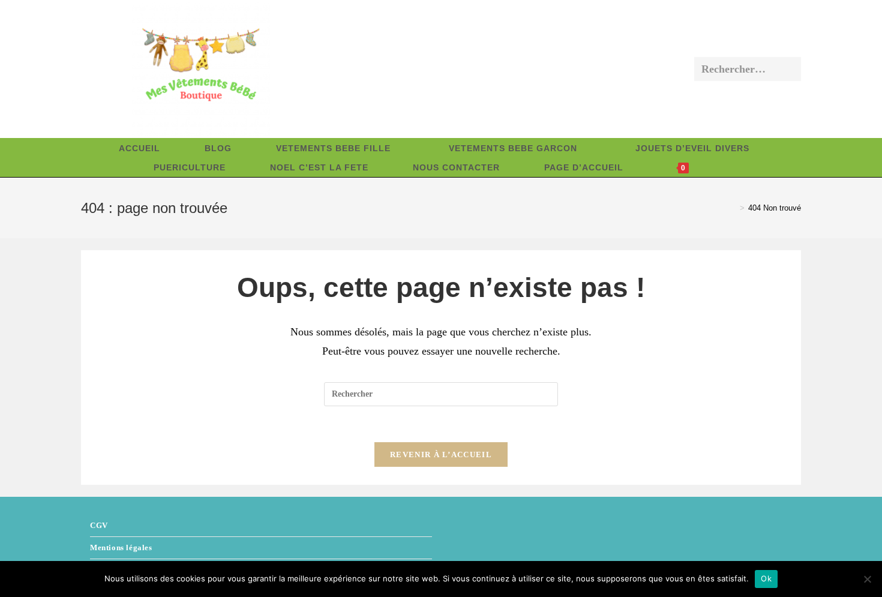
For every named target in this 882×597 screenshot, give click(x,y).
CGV (99, 525)
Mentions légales (121, 547)
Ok (766, 578)
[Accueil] (733, 207)
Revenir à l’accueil (441, 454)
